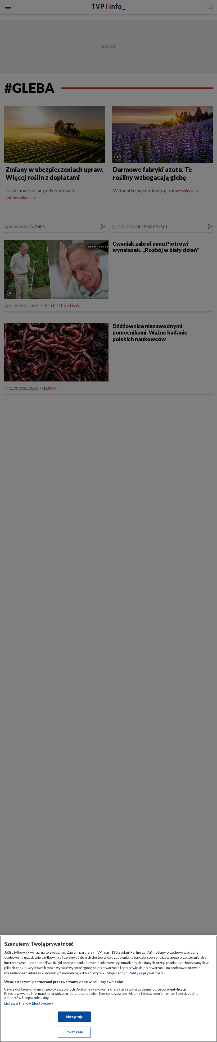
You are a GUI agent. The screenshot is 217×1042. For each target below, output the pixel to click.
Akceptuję (74, 1017)
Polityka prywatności (146, 973)
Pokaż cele (74, 1032)
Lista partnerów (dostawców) (28, 1003)
